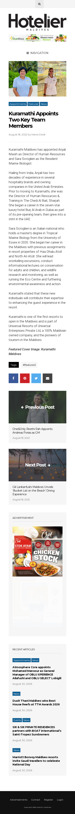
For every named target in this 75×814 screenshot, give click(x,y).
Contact (35, 799)
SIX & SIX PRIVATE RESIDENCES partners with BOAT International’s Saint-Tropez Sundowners (36, 730)
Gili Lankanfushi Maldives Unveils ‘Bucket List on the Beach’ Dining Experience (33, 490)
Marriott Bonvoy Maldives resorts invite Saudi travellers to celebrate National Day (36, 760)
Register (48, 799)
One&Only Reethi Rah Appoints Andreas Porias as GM (32, 430)
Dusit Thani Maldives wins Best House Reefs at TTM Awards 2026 (36, 702)
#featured (29, 364)
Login (60, 799)
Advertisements (18, 799)
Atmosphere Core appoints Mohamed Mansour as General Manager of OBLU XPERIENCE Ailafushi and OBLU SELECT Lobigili (36, 672)
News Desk (39, 134)
